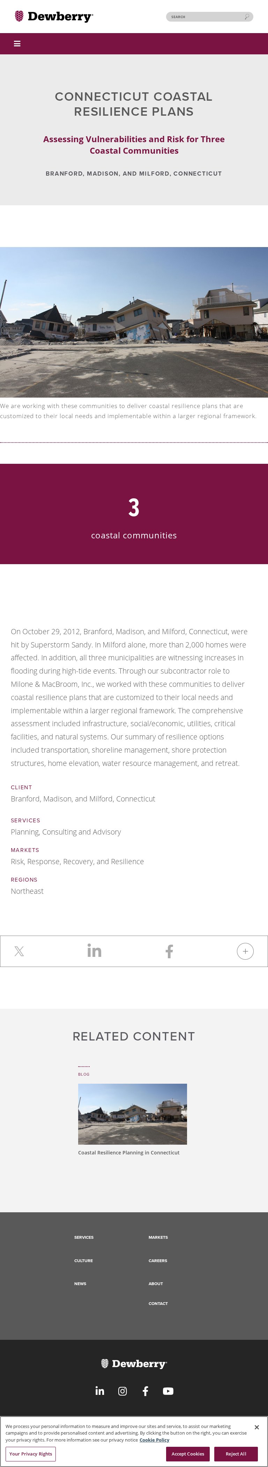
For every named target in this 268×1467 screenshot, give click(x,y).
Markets (158, 1237)
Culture (83, 1260)
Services (84, 1237)
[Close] (257, 1427)
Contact (158, 1303)
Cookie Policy (154, 1440)
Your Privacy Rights (30, 1454)
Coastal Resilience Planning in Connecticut (129, 1152)
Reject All (236, 1454)
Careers (158, 1260)
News (80, 1283)
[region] (134, 1441)
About (156, 1283)
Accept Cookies (188, 1454)
